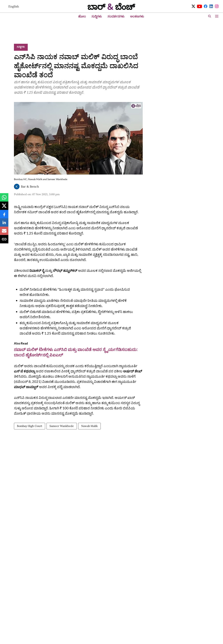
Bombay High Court (29, 426)
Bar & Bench (30, 186)
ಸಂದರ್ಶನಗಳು (116, 16)
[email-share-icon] (4, 232)
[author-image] (17, 186)
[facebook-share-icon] (4, 216)
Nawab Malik (89, 426)
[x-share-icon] (4, 207)
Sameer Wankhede (61, 426)
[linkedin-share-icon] (4, 224)
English (13, 6)
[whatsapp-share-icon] (4, 199)
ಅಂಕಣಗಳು (137, 16)
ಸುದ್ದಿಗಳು (96, 16)
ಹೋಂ (82, 16)
